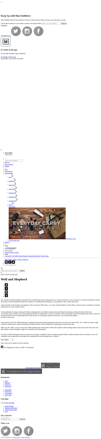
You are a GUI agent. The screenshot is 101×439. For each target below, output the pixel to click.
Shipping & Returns (34, 256)
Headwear (8, 386)
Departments (9, 173)
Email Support (23, 256)
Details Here (22, 274)
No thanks (4, 25)
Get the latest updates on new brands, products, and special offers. (21, 23)
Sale (6, 168)
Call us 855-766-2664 (11, 256)
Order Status (45, 256)
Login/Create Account (12, 252)
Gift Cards (12, 206)
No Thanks (4, 57)
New (6, 170)
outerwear (12, 189)
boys (10, 205)
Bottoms (7, 383)
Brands (7, 166)
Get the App (12, 57)
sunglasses (12, 197)
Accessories (8, 393)
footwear (11, 185)
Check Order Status (11, 410)
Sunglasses (8, 390)
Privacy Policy (12, 259)
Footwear (8, 385)
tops (10, 177)
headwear (12, 193)
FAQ (6, 259)
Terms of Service (23, 259)
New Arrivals (9, 164)
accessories (12, 201)
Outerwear (8, 391)
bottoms (11, 181)
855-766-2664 (10, 403)
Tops (6, 381)
